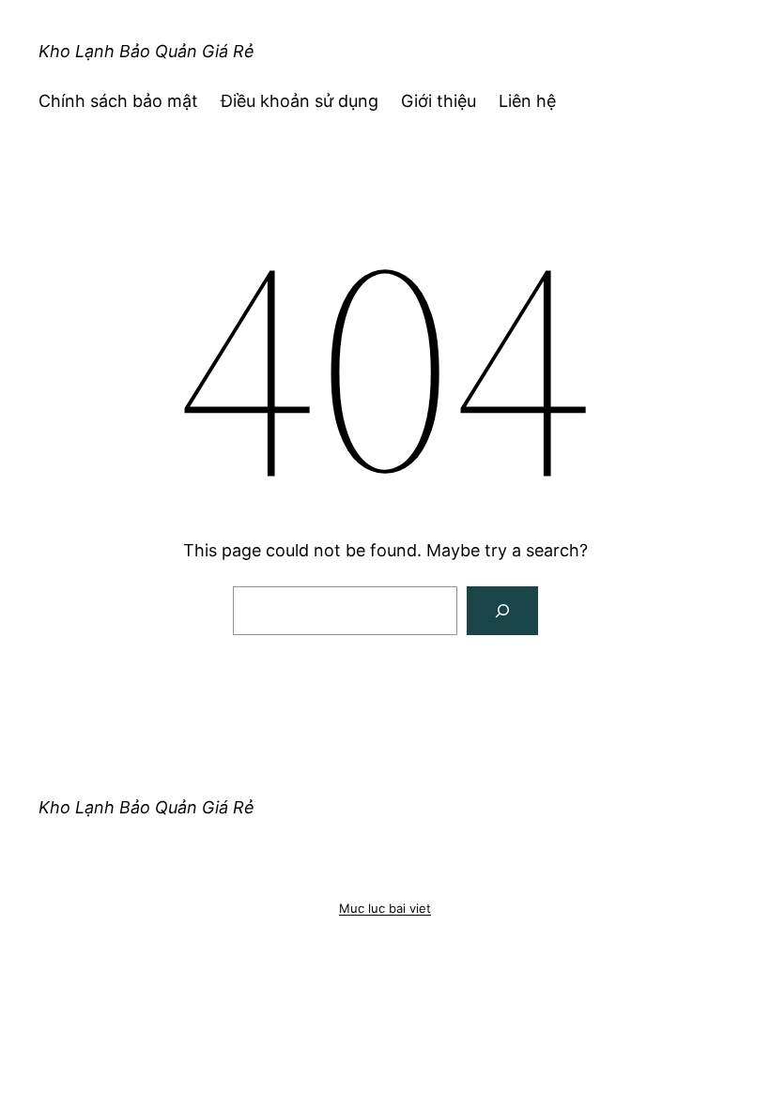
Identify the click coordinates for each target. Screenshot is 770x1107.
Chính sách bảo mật (118, 101)
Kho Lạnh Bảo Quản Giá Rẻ (146, 51)
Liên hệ (527, 101)
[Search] (502, 610)
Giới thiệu (438, 101)
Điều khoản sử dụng (299, 101)
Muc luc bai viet (385, 908)
